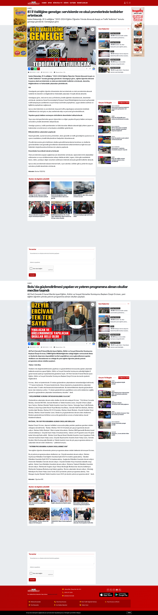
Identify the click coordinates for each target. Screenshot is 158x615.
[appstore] (106, 595)
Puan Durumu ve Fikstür (113, 601)
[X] (111, 590)
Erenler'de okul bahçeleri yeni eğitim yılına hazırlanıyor (118, 46)
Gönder (32, 275)
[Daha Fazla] (38, 68)
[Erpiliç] (20, 32)
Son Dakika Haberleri (61, 605)
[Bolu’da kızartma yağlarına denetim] (39, 495)
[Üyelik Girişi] (125, 3)
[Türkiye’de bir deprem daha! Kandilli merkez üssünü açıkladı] (39, 187)
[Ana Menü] (130, 3)
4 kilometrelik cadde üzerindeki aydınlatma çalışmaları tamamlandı (119, 37)
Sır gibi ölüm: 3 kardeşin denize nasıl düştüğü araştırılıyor (119, 71)
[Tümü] (128, 29)
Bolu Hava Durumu (61, 601)
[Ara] (127, 3)
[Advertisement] (61, 234)
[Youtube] (116, 590)
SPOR (50, 3)
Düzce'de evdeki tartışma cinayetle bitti (117, 63)
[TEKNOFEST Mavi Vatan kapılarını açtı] (61, 513)
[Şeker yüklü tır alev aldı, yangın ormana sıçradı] (83, 187)
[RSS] (119, 590)
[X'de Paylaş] (32, 68)
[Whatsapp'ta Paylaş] (35, 68)
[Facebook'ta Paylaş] (29, 68)
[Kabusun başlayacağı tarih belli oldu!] (83, 207)
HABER (44, 3)
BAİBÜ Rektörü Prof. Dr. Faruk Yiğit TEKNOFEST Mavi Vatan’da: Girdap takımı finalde (61, 216)
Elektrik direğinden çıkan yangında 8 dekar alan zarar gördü (59, 196)
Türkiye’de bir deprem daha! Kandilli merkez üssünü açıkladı (119, 55)
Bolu (112, 51)
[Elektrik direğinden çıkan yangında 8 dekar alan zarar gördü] (61, 187)
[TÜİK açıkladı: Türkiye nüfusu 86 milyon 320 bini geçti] (39, 513)
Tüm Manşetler (35, 605)
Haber (29, 8)
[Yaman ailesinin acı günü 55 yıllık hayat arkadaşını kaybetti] (39, 207)
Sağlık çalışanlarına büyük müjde (61, 503)
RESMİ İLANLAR (82, 3)
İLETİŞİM (73, 3)
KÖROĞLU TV (57, 3)
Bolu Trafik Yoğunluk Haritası (89, 601)
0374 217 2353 (68, 592)
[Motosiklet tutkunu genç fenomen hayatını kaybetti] (83, 495)
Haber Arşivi (85, 605)
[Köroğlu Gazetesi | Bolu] (33, 3)
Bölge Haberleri (115, 33)
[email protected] (52, 594)
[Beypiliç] (137, 32)
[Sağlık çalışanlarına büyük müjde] (61, 495)
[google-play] (121, 595)
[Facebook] (108, 590)
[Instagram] (113, 590)
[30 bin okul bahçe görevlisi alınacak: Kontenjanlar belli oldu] (83, 513)
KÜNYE (66, 3)
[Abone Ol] (93, 68)
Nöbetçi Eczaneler (36, 601)
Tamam (129, 612)
